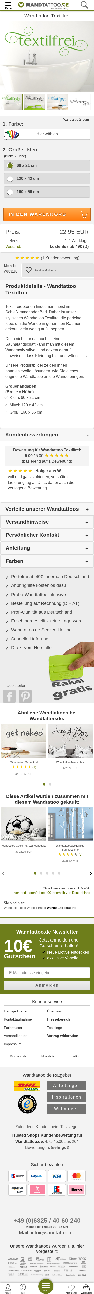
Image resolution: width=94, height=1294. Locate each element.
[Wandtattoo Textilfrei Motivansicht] (34, 102)
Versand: (13, 246)
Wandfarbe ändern (76, 119)
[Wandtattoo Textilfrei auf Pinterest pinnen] (24, 696)
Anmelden (47, 985)
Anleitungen (66, 1085)
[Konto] (8, 1289)
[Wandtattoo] (42, 5)
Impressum (13, 1044)
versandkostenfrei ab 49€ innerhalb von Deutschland (52, 893)
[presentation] (4, 873)
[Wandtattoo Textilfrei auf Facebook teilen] (8, 696)
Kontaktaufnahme (18, 1019)
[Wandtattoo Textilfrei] (47, 56)
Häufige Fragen (16, 1011)
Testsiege (54, 1028)
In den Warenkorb (37, 214)
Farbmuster (13, 1028)
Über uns (54, 1011)
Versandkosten (15, 1036)
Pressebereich (58, 1019)
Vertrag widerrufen (62, 1036)
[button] (44, 784)
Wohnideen (66, 1109)
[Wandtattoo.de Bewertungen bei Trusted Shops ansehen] (27, 1112)
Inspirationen (66, 1097)
